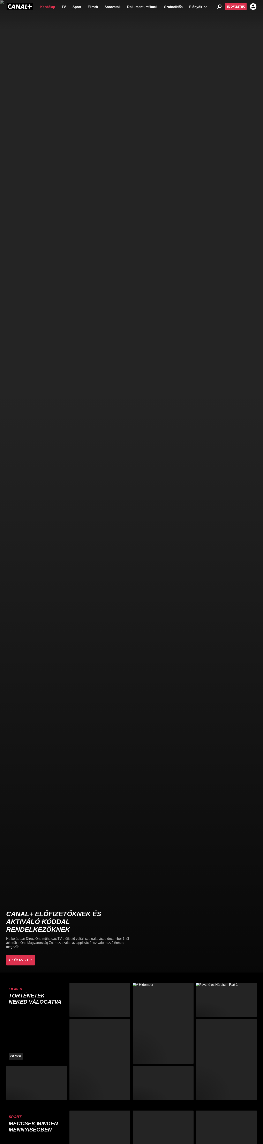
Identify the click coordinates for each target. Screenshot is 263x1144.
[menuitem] (48, 6)
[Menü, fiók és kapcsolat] (253, 6)
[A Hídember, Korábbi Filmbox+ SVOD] (163, 1023)
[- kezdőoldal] (20, 6)
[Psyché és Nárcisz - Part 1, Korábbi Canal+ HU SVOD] (226, 1000)
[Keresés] (219, 6)
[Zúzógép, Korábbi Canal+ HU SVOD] (99, 1000)
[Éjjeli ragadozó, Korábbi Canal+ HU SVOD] (226, 1059)
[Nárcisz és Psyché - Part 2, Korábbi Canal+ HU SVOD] (163, 1083)
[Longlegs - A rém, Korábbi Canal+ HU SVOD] (36, 1083)
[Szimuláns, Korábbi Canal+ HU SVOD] (99, 1059)
